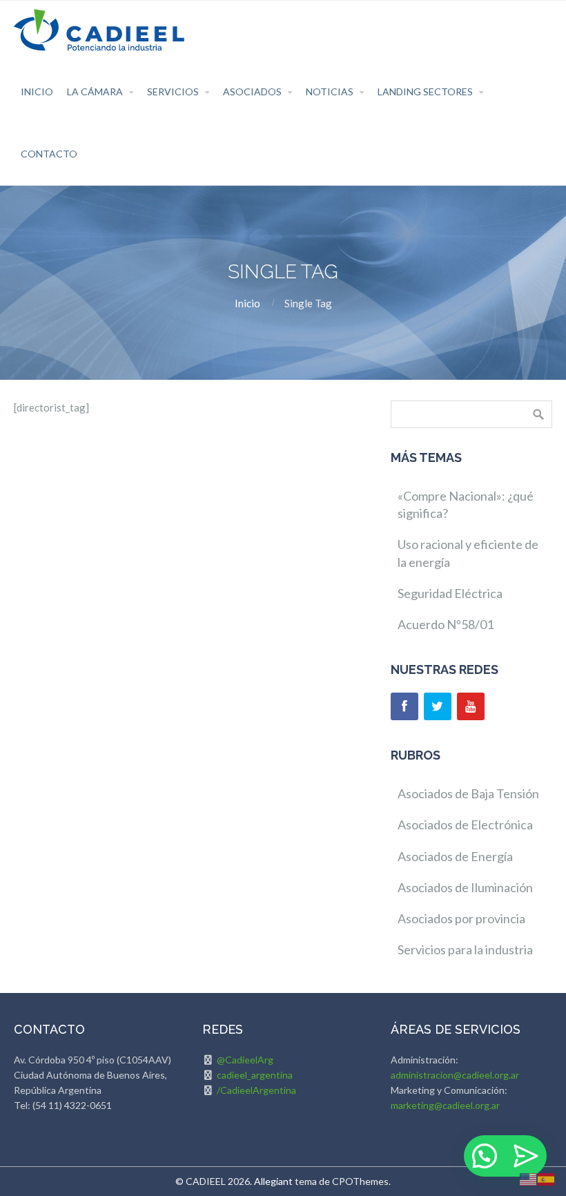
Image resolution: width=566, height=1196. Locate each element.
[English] (529, 1178)
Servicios (173, 91)
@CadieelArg (245, 1059)
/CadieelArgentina (256, 1090)
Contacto (49, 154)
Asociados (252, 91)
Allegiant (273, 1181)
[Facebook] (404, 706)
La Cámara (95, 91)
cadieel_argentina (255, 1075)
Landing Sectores (425, 91)
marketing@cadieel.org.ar (445, 1105)
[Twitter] (437, 706)
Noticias (329, 91)
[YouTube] (471, 706)
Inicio (37, 91)
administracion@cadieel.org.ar (455, 1075)
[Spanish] (547, 1178)
